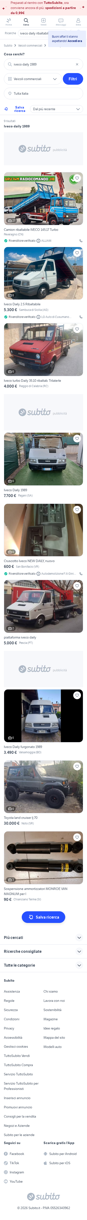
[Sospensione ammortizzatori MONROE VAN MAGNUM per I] (43, 867)
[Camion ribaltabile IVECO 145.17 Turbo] (43, 207)
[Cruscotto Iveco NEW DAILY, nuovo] (43, 540)
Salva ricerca (19, 109)
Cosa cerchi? (14, 54)
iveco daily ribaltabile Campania (42, 33)
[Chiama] (81, 241)
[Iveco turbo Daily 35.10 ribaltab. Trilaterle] (43, 356)
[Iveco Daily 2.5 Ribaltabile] (43, 283)
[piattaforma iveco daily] (43, 613)
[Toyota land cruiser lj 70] (43, 794)
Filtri (73, 78)
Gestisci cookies (16, 1046)
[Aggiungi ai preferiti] (77, 178)
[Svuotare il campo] (77, 64)
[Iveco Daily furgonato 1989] (43, 722)
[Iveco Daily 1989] (43, 466)
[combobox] (43, 64)
